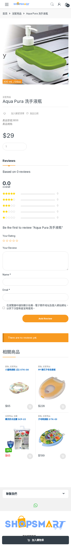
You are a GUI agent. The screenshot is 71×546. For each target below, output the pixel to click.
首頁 (5, 13)
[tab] (9, 162)
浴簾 (15, 416)
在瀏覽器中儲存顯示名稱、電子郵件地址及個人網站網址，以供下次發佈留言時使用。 (38, 307)
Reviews (9, 161)
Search (52, 4)
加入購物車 (38, 539)
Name (7, 274)
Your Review (10, 247)
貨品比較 (34, 113)
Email (6, 289)
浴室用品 (17, 13)
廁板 (7, 366)
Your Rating (9, 235)
